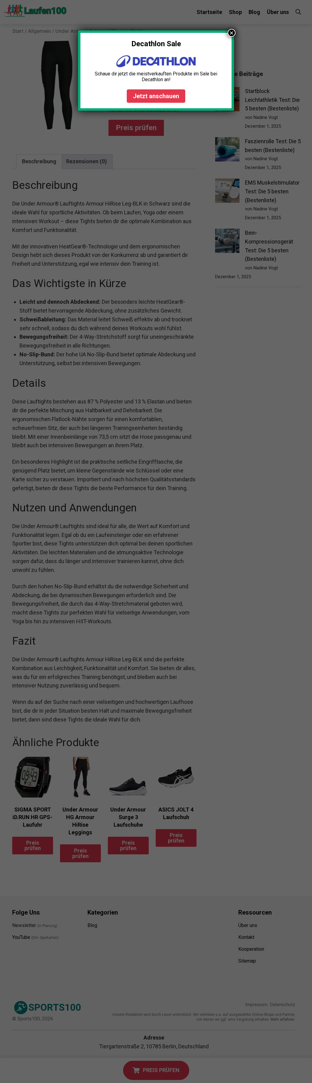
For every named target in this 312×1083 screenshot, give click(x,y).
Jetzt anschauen (156, 96)
